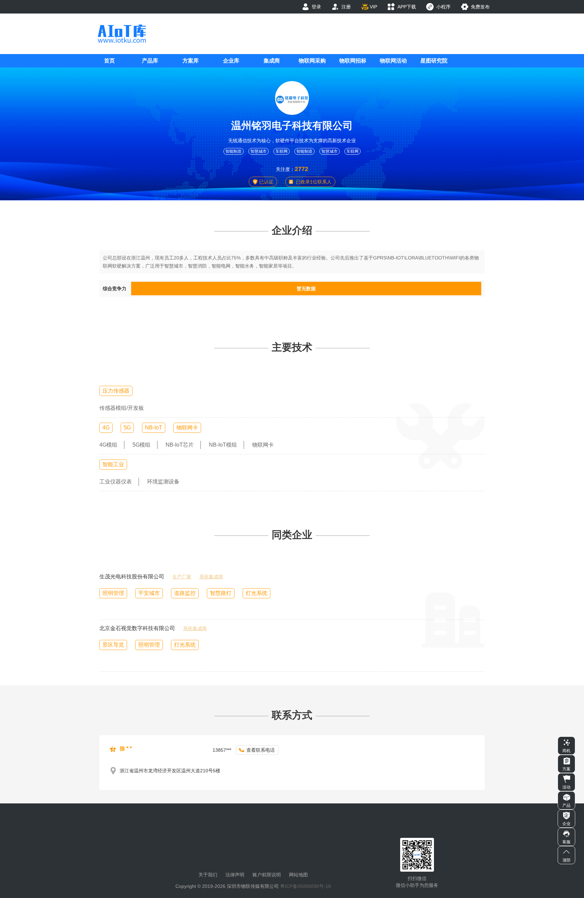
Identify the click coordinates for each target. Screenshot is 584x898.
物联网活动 (393, 61)
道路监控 (185, 593)
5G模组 (141, 445)
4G (106, 427)
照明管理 (113, 593)
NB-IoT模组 (223, 445)
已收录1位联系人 (314, 181)
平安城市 (149, 593)
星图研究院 (433, 61)
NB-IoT (153, 427)
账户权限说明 (266, 874)
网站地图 (298, 874)
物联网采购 (312, 61)
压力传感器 (115, 391)
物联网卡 (187, 427)
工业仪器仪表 (115, 481)
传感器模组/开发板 (121, 408)
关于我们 (207, 874)
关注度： (285, 169)
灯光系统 (256, 593)
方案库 (190, 61)
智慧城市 (258, 151)
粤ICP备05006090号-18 (305, 886)
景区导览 (113, 645)
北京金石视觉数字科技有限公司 (137, 628)
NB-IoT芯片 (180, 445)
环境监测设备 (163, 481)
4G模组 (108, 445)
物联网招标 (352, 61)
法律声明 (234, 874)
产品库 (150, 61)
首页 (109, 61)
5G (127, 427)
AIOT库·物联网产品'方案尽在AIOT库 (121, 33)
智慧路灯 (221, 593)
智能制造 (233, 151)
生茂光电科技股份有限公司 (131, 576)
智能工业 (113, 464)
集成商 (272, 61)
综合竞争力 (114, 288)
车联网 (281, 151)
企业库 (231, 61)
